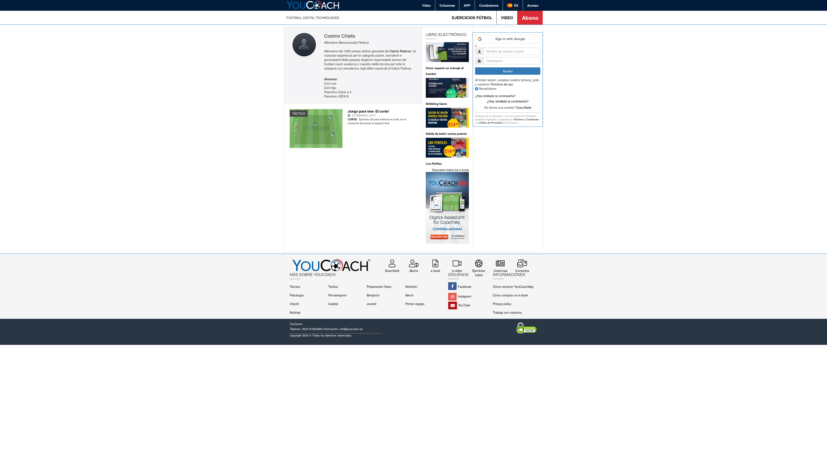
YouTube (464, 305)
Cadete (333, 304)
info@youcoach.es (351, 329)
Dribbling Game (436, 104)
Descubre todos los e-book (450, 170)
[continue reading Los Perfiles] (447, 147)
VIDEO (507, 17)
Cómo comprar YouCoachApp (513, 286)
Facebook (464, 286)
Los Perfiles (434, 163)
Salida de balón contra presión (446, 134)
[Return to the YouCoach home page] (331, 262)
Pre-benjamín (337, 295)
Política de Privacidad (490, 122)
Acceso (532, 5)
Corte (352, 119)
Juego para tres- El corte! (368, 111)
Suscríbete (523, 107)
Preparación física (379, 286)
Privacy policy (502, 304)
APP (467, 5)
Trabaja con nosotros (507, 312)
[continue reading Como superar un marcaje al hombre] (447, 51)
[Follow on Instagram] (452, 297)
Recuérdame (487, 88)
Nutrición (411, 286)
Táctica (333, 286)
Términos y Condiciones (526, 119)
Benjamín (373, 295)
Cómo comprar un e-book (510, 295)
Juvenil (371, 304)
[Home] (313, 5)
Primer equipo (414, 304)
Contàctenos (488, 5)
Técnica (295, 286)
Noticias (295, 312)
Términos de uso (501, 84)
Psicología (297, 295)
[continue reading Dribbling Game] (447, 87)
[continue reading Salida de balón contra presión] (447, 117)
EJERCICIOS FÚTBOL (472, 17)
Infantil (294, 304)
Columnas (447, 5)
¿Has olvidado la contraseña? (495, 96)
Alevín (409, 295)
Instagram (464, 296)
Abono (530, 17)
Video (426, 5)
